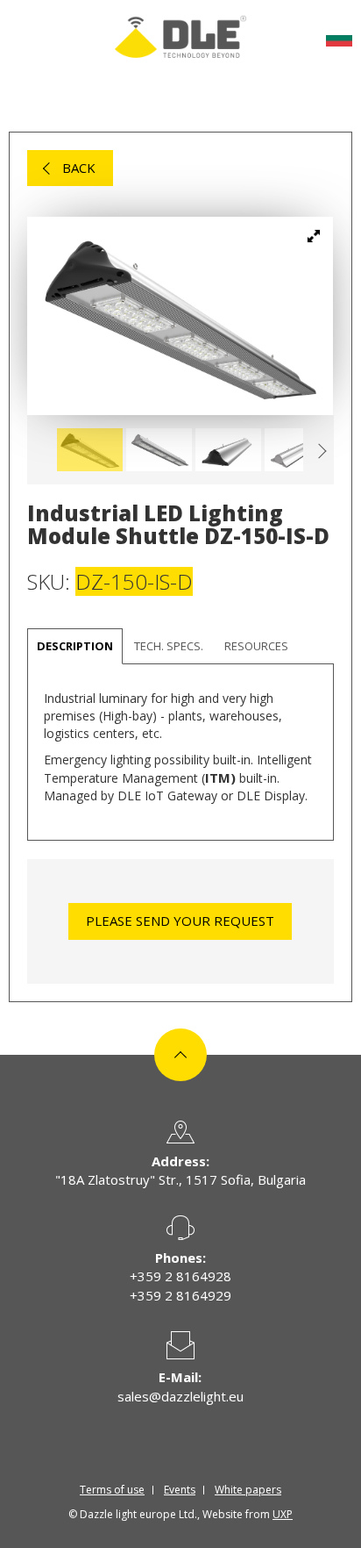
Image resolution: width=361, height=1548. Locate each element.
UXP (283, 1514)
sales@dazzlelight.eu (180, 1396)
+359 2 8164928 (180, 1276)
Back (79, 167)
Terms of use (112, 1489)
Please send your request (180, 920)
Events (179, 1489)
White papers (248, 1489)
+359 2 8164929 (180, 1295)
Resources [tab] (256, 646)
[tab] (168, 646)
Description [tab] (75, 646)
